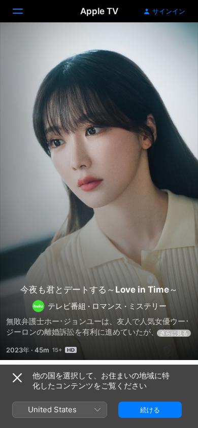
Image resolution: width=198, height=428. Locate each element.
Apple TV (99, 11)
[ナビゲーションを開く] (24, 11)
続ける (150, 410)
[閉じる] (17, 377)
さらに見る (174, 333)
